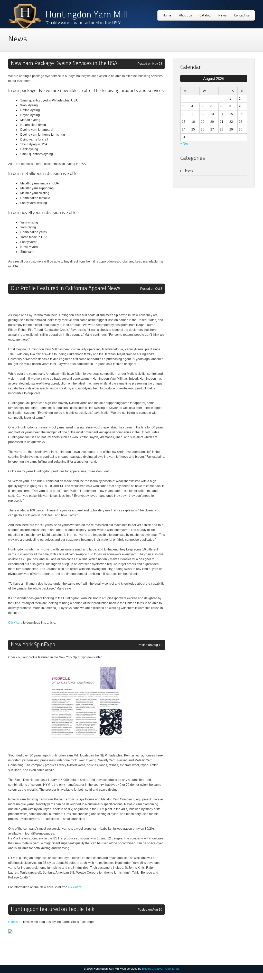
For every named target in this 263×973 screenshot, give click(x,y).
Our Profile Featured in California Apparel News (65, 288)
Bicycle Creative (152, 968)
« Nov (184, 143)
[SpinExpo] (86, 745)
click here (74, 887)
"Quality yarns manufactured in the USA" (83, 23)
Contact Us (172, 968)
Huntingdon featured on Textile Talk (52, 909)
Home (167, 15)
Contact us (242, 15)
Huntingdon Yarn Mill (86, 15)
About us (185, 15)
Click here (15, 622)
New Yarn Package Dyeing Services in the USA (64, 63)
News (222, 15)
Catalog (205, 15)
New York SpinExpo (33, 644)
